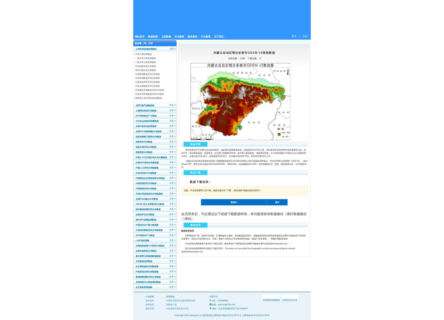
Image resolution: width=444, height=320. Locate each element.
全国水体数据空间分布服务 (147, 86)
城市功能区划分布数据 (145, 70)
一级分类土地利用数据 (145, 58)
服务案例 (192, 36)
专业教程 (179, 36)
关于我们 (219, 36)
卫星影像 (166, 36)
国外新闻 (150, 304)
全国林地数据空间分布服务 (147, 78)
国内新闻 (150, 300)
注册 (304, 36)
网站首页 (140, 36)
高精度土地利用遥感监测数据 (148, 98)
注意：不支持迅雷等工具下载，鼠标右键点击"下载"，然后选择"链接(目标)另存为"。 (223, 190)
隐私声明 (150, 308)
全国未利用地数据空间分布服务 (149, 94)
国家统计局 (171, 304)
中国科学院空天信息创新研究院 (180, 300)
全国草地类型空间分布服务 (147, 82)
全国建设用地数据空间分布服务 (149, 90)
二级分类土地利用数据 (145, 62)
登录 (294, 36)
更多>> (172, 48)
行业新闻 (206, 36)
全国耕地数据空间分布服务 (147, 74)
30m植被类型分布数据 (145, 66)
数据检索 (153, 36)
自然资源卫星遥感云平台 (177, 308)
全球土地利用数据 (143, 54)
